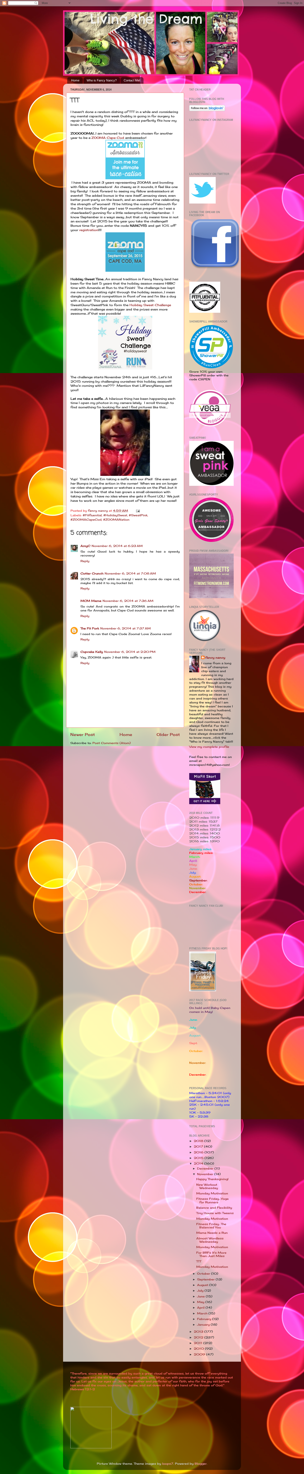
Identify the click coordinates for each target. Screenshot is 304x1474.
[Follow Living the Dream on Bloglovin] (207, 110)
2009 (200, 1354)
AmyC (85, 546)
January (204, 1324)
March (202, 1313)
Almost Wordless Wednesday (210, 1240)
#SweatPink (138, 515)
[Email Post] (138, 510)
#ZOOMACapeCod (86, 519)
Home (75, 80)
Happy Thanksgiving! (212, 1179)
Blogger (201, 1463)
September (206, 1279)
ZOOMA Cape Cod (107, 138)
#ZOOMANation (116, 519)
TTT (198, 1261)
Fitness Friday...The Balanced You (211, 1225)
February (204, 1319)
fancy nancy (215, 657)
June (201, 1296)
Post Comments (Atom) (111, 743)
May (201, 1302)
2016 (199, 1152)
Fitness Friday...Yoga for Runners (212, 1200)
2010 (199, 1348)
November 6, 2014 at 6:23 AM (117, 546)
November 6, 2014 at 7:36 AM (128, 600)
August (203, 1285)
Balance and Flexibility (214, 1207)
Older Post (168, 734)
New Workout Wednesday (207, 1186)
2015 (199, 1158)
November (205, 1174)
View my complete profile (209, 746)
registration (88, 230)
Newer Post (82, 734)
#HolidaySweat (115, 515)
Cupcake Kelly (91, 651)
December (205, 1168)
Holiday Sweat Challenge (149, 305)
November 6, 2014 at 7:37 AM (125, 628)
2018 (199, 1141)
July (201, 1290)
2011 (198, 1343)
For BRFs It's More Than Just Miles (211, 1254)
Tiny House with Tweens (215, 1213)
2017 (199, 1146)
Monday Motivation (212, 1193)
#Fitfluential (92, 515)
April (201, 1307)
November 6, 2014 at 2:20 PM (130, 651)
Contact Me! (132, 80)
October (204, 1273)
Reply (84, 561)
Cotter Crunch (91, 573)
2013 (199, 1331)
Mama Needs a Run (212, 1232)
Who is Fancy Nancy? (102, 80)
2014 (199, 1163)
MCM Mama (90, 600)
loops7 (167, 1463)
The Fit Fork (89, 628)
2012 (199, 1337)
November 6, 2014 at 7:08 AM (130, 573)
